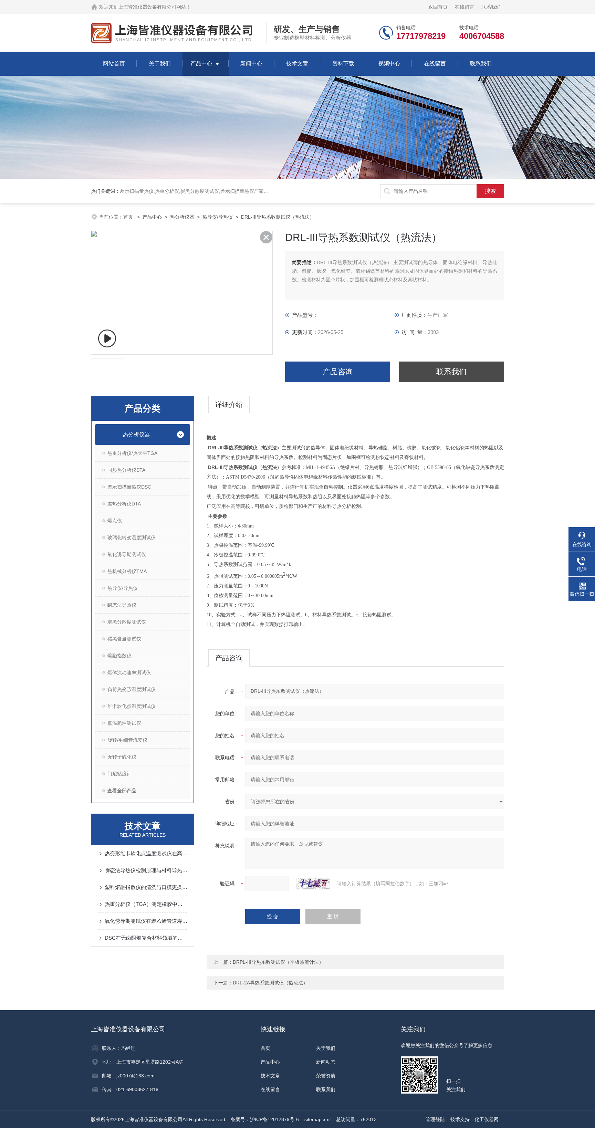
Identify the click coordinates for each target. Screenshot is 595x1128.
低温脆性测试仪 (124, 723)
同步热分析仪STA (126, 470)
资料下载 (343, 63)
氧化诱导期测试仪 (126, 554)
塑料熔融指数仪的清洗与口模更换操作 (146, 887)
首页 (128, 217)
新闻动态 (325, 1062)
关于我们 (160, 63)
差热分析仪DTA (124, 503)
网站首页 (114, 63)
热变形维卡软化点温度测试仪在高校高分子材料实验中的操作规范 (146, 853)
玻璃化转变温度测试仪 (131, 537)
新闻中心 (251, 63)
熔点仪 (114, 520)
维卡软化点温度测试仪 (131, 706)
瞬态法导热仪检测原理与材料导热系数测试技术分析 (146, 870)
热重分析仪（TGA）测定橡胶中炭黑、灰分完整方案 (146, 904)
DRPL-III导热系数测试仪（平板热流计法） (278, 962)
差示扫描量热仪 (137, 191)
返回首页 (438, 7)
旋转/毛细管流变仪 (127, 740)
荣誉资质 (325, 1075)
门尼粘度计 (119, 773)
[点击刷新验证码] (313, 883)
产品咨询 (338, 371)
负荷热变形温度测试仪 (131, 689)
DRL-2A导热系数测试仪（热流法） (270, 982)
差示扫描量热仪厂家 (242, 191)
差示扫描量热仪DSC (129, 487)
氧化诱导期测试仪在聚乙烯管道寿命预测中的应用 (146, 921)
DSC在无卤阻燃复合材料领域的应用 (146, 938)
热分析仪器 (182, 217)
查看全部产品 (121, 790)
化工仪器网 (486, 1119)
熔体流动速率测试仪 (129, 672)
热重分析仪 (167, 191)
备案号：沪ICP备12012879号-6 (265, 1119)
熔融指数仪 (119, 655)
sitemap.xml (317, 1119)
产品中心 (201, 63)
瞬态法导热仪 (121, 605)
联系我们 (491, 7)
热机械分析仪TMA (127, 571)
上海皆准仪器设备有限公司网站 (152, 7)
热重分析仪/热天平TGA (132, 453)
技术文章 (297, 63)
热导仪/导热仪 (217, 217)
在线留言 (464, 7)
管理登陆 (435, 1119)
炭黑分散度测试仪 (199, 191)
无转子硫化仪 (121, 757)
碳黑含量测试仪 (124, 638)
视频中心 (389, 63)
